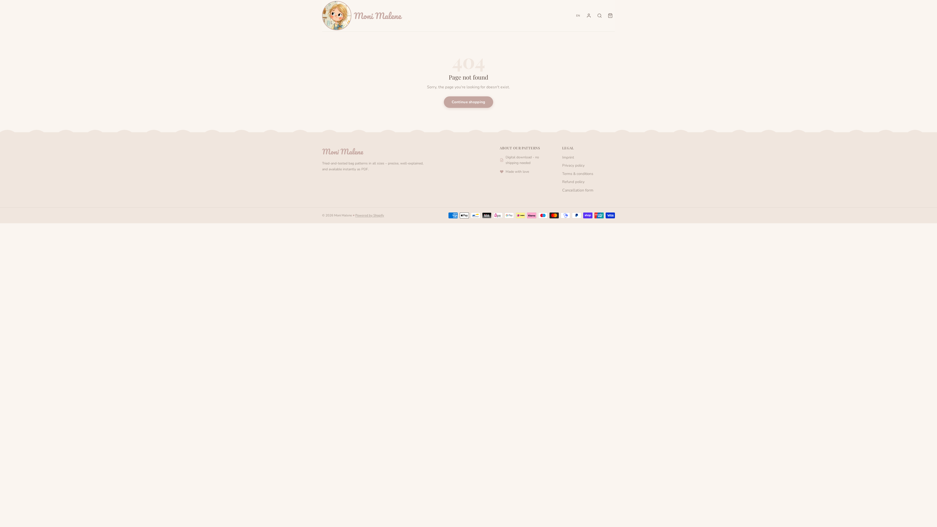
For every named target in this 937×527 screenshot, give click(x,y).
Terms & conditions (577, 173)
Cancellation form (577, 190)
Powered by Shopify (369, 215)
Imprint (568, 157)
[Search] (599, 15)
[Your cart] (610, 15)
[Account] (588, 15)
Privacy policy (573, 165)
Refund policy (573, 181)
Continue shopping (468, 102)
